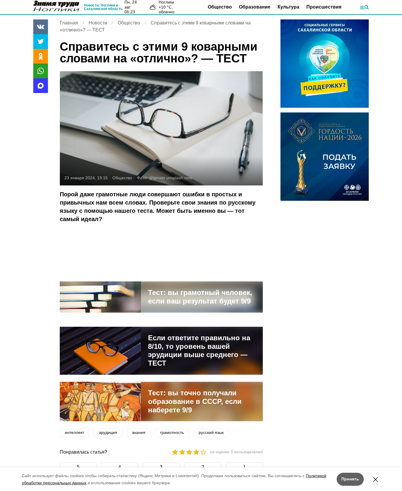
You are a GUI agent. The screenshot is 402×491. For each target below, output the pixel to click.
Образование (254, 6)
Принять (350, 479)
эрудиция (108, 432)
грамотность (172, 432)
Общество (220, 6)
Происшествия (323, 6)
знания (138, 432)
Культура (288, 6)
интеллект (74, 432)
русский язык (211, 432)
